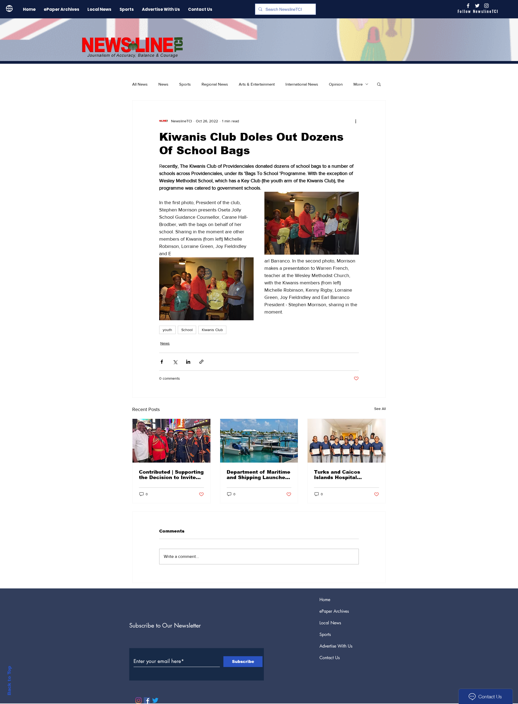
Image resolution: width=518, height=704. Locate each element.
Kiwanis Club (212, 330)
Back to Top (9, 680)
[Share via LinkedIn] (188, 361)
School (187, 330)
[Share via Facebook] (161, 361)
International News (301, 84)
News (163, 84)
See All (380, 408)
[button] (378, 84)
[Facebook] (147, 700)
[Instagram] (486, 6)
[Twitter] (155, 700)
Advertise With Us (335, 646)
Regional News (215, 84)
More (358, 84)
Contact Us (329, 658)
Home (324, 599)
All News (140, 84)
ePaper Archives (334, 611)
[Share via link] (201, 361)
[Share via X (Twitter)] (175, 361)
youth (167, 330)
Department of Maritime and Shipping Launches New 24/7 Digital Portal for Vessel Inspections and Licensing (258, 474)
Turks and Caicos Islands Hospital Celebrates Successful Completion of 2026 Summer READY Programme (344, 474)
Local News (330, 623)
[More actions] (355, 121)
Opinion (336, 84)
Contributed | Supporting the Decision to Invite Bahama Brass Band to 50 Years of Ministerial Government (171, 474)
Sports (185, 84)
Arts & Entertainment (257, 84)
